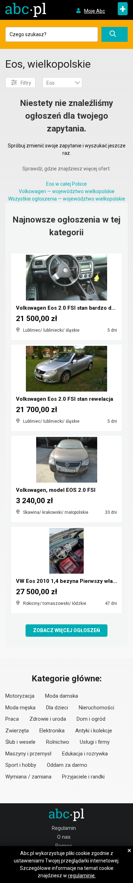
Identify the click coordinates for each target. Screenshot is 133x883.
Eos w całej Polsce (66, 184)
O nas (64, 837)
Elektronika (52, 730)
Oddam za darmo (67, 765)
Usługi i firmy (95, 742)
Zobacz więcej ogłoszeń (66, 630)
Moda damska (61, 696)
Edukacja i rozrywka (85, 753)
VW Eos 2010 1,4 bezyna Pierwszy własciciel (72, 581)
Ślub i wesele (20, 742)
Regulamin (64, 828)
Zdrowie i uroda (47, 719)
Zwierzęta (17, 730)
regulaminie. (82, 875)
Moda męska (20, 707)
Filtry (26, 83)
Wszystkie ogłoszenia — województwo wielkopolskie (66, 199)
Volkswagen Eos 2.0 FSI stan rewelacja (64, 399)
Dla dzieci (57, 707)
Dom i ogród (91, 719)
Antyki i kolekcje (93, 730)
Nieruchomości (96, 707)
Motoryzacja (19, 696)
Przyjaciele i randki (83, 777)
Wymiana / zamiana (28, 777)
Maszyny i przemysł (28, 753)
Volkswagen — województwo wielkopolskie (67, 191)
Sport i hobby (20, 765)
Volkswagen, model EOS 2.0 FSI (55, 490)
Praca (12, 719)
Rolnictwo (57, 742)
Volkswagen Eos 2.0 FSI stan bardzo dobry (69, 308)
